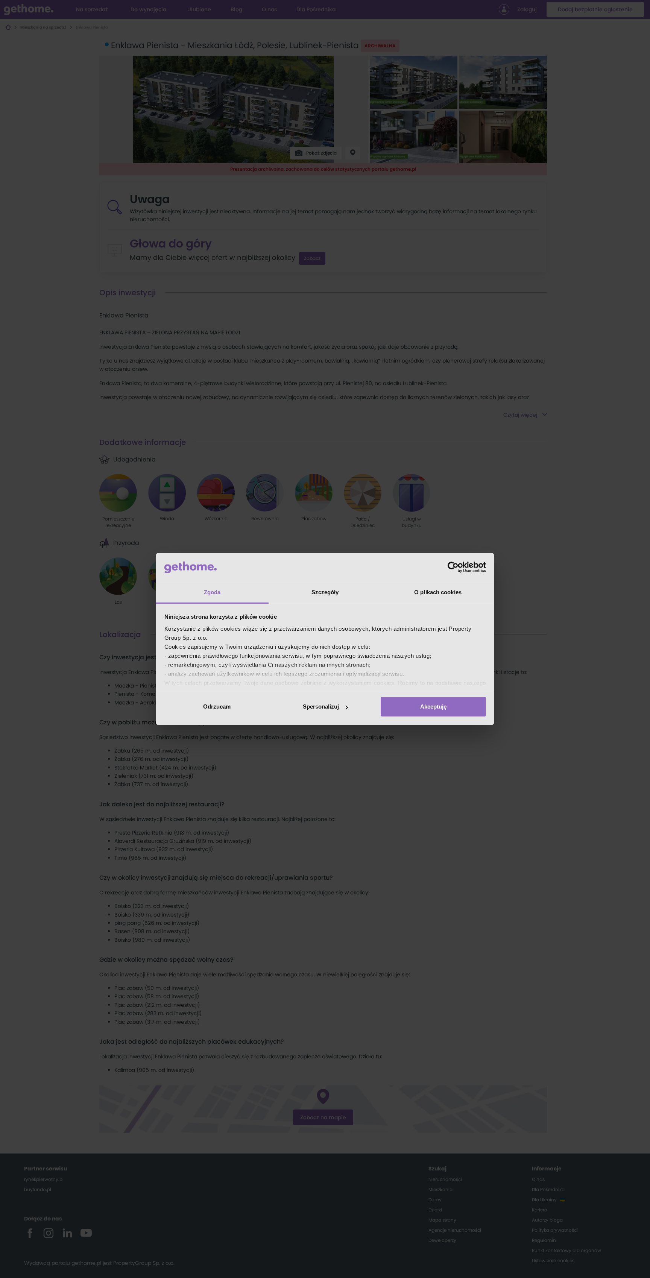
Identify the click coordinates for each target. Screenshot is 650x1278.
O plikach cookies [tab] (438, 592)
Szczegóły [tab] (325, 592)
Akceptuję (433, 706)
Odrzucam (217, 706)
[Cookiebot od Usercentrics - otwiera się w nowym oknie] (453, 567)
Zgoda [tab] (212, 592)
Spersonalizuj (321, 706)
